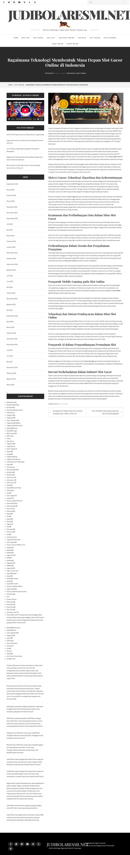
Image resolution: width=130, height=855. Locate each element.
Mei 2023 (10, 230)
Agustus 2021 (11, 304)
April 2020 (10, 321)
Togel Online (57, 44)
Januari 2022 (11, 293)
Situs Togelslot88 (13, 420)
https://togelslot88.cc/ (15, 586)
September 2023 (12, 218)
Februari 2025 (11, 195)
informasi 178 (11, 477)
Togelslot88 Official (13, 423)
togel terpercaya (12, 571)
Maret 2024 (10, 201)
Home (16, 38)
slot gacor (10, 646)
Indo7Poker (11, 815)
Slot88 (9, 493)
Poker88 (9, 485)
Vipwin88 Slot (11, 630)
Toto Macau (11, 467)
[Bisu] (38, 119)
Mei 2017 (10, 362)
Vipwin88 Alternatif (13, 628)
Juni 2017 (10, 356)
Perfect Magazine (97, 846)
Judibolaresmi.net (67, 844)
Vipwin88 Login (12, 431)
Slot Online (95, 38)
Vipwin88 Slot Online (14, 488)
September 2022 (12, 264)
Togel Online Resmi (13, 459)
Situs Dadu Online (31, 759)
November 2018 (12, 344)
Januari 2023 (11, 247)
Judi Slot (51, 38)
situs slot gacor (12, 643)
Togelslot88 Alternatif (14, 426)
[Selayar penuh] (42, 119)
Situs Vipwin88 (12, 542)
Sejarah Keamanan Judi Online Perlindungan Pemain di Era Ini (25, 141)
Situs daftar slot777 (13, 615)
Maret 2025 (10, 190)
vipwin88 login (12, 573)
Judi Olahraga (110, 38)
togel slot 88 (11, 555)
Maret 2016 (10, 385)
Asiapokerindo (12, 402)
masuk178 (10, 498)
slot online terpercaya (14, 656)
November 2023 (12, 213)
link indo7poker (12, 503)
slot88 (9, 534)
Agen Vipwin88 (12, 433)
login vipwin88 (12, 589)
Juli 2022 (10, 276)
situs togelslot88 (13, 633)
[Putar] (9, 119)
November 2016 (12, 367)
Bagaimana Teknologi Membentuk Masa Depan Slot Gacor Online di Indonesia (25, 158)
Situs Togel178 (12, 449)
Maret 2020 (10, 327)
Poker (9, 438)
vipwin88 (10, 454)
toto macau (11, 508)
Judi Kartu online (66, 38)
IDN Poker (10, 436)
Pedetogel (10, 490)
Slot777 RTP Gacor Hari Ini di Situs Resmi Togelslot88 (25, 135)
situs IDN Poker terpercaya (21, 733)
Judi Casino (38, 38)
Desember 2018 (12, 339)
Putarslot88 (11, 511)
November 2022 (12, 253)
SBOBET (9, 558)
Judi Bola (82, 38)
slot (8, 597)
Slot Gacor (10, 441)
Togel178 (10, 524)
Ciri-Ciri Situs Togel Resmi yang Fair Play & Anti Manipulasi (105, 412)
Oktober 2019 (11, 333)
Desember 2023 (12, 207)
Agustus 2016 (11, 379)
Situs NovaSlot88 (12, 470)
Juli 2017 (10, 350)
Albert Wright (81, 73)
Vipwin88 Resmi (12, 428)
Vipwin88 (10, 451)
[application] (25, 110)
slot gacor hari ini (13, 612)
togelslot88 (11, 563)
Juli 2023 (10, 224)
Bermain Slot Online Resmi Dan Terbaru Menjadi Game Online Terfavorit (67, 412)
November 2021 (12, 299)
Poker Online (72, 44)
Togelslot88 (11, 415)
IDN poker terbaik (18, 665)
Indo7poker (11, 413)
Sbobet (9, 651)
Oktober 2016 (11, 373)
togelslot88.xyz (12, 457)
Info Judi (26, 38)
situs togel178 (12, 496)
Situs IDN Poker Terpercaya (16, 721)
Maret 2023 (10, 236)
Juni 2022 (10, 281)
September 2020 (12, 316)
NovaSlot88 (11, 407)
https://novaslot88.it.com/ (16, 545)
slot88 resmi (11, 659)
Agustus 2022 (11, 270)
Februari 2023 (11, 241)
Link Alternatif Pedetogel (15, 462)
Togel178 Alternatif (13, 540)
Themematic (109, 846)
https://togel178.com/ (14, 501)
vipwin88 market (12, 578)
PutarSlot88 (11, 594)
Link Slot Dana (12, 537)
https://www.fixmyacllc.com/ (17, 591)
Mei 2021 (10, 310)
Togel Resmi (11, 446)
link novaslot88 (12, 506)
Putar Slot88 (11, 607)
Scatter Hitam (12, 599)
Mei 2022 (10, 287)
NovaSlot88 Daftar (13, 405)
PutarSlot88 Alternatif (14, 410)
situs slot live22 (24, 686)
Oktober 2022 (11, 258)
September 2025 (12, 184)
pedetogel (10, 547)
